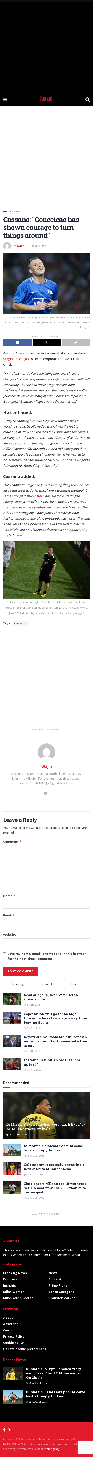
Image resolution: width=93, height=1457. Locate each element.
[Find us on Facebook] (4, 1429)
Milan (40, 496)
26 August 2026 (17, 1134)
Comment (12, 842)
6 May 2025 (39, 246)
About (8, 1318)
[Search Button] (87, 99)
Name (9, 896)
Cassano (20, 623)
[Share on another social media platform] (76, 342)
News (17, 211)
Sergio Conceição (16, 359)
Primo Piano (58, 1285)
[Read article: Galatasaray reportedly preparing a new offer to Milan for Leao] (12, 1168)
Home (7, 211)
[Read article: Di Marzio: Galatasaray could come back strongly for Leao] (12, 1150)
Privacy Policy (13, 1336)
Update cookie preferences (24, 1349)
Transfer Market (62, 1298)
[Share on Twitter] (47, 342)
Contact (9, 1330)
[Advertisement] (46, 46)
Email (9, 915)
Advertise (10, 1324)
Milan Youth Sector (18, 1298)
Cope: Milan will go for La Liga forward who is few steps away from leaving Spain (55, 1018)
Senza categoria (61, 1292)
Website (9, 934)
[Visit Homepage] (46, 99)
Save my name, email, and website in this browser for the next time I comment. (47, 956)
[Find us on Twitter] (10, 1429)
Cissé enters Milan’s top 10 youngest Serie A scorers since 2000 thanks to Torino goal (55, 1187)
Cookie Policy (13, 1343)
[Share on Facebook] (17, 342)
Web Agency (51, 1449)
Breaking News (15, 1273)
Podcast (55, 1279)
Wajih (20, 246)
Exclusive (10, 1279)
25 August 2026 (35, 1155)
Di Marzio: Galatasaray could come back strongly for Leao (53, 1148)
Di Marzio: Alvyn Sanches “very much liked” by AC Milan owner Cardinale (46, 1126)
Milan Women (13, 1292)
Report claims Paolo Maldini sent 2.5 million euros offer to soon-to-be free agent (55, 1041)
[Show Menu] (5, 99)
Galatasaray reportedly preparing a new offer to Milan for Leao (54, 1166)
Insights (9, 1285)
